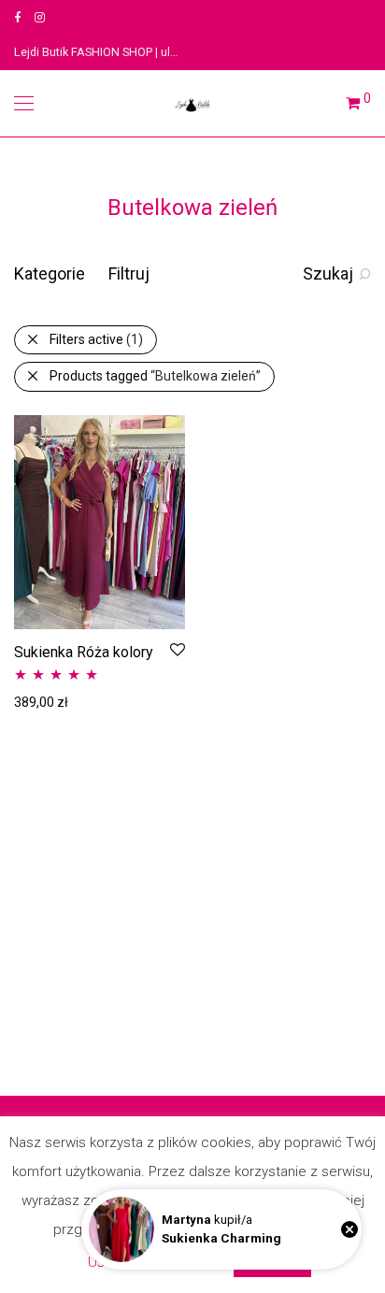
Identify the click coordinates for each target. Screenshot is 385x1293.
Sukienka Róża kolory (83, 652)
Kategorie (49, 273)
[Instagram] (40, 17)
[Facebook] (17, 17)
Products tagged (155, 375)
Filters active (96, 339)
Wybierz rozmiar (53, 701)
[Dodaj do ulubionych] (176, 650)
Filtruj (129, 273)
